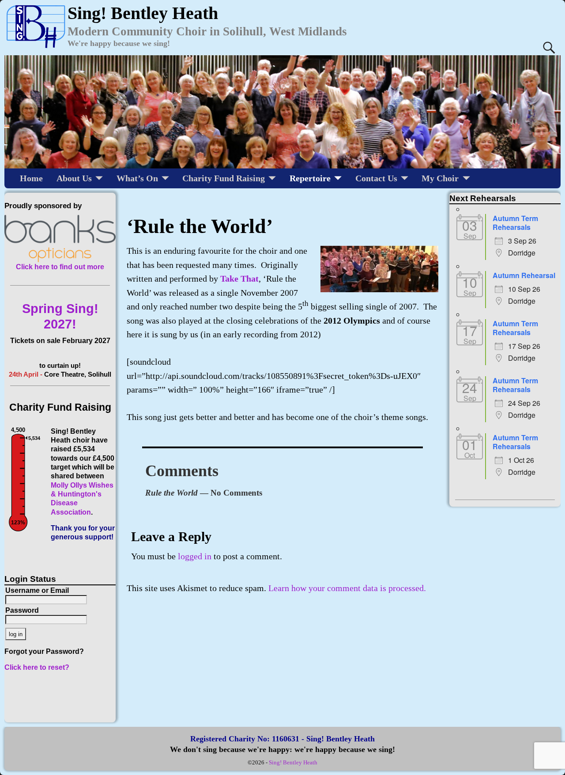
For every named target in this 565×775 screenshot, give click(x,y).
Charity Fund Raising (223, 178)
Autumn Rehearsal (524, 275)
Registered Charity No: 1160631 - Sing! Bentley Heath (282, 738)
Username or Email (37, 590)
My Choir (440, 178)
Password (22, 610)
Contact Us (376, 178)
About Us (74, 178)
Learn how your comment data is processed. (347, 588)
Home (31, 178)
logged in (194, 556)
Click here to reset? (36, 667)
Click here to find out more (60, 267)
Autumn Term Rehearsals (515, 222)
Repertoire (310, 178)
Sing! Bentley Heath (293, 762)
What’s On (137, 178)
